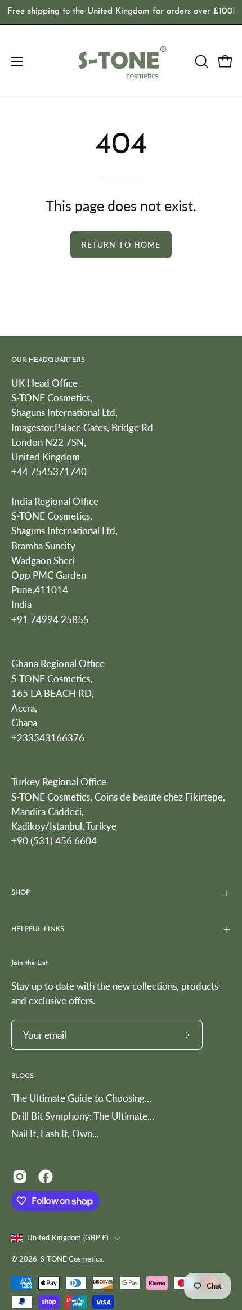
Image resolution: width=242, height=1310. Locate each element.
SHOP (20, 892)
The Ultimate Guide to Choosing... (81, 1098)
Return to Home (121, 244)
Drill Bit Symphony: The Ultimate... (82, 1116)
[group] (121, 12)
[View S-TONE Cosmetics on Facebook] (45, 1176)
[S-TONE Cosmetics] (121, 61)
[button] (200, 61)
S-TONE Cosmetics (71, 1259)
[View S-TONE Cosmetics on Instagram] (19, 1176)
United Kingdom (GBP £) (68, 1237)
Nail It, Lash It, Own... (55, 1133)
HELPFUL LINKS (37, 929)
